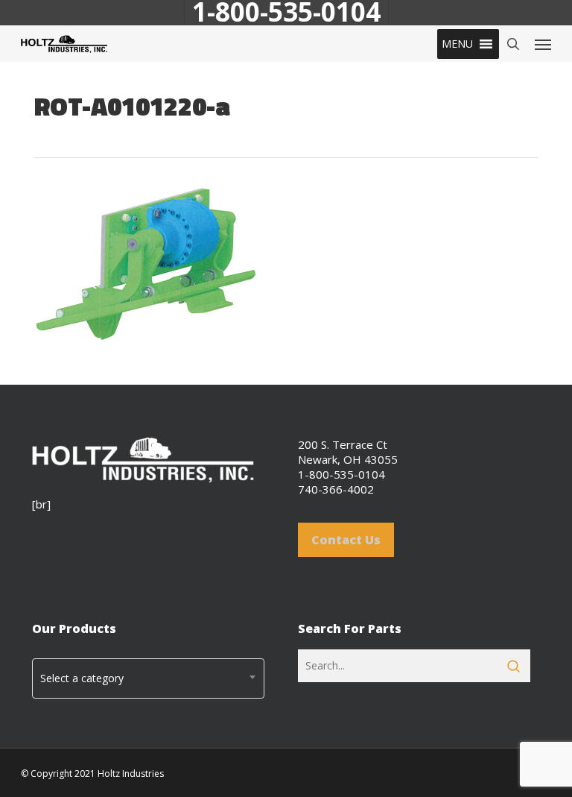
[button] (457, 44)
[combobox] (148, 678)
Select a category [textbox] (82, 678)
